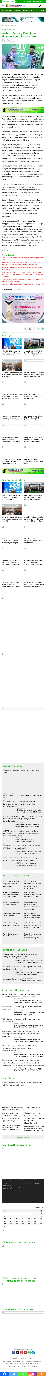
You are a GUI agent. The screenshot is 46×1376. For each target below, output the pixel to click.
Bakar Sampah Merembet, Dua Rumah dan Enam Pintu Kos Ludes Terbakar (32, 894)
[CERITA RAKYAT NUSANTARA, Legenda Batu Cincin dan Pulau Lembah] (23, 968)
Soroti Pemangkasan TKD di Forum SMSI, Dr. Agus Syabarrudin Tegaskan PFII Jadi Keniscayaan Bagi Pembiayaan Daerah (28, 1055)
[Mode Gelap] (39, 5)
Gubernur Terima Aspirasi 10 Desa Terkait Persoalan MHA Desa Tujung (22, 268)
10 (5, 1219)
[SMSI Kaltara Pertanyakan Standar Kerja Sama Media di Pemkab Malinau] (23, 1020)
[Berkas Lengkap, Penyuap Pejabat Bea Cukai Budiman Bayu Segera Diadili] (33, 906)
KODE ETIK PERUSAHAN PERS (30, 1363)
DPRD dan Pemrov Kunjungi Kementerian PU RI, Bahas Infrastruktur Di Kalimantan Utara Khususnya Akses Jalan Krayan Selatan (27, 840)
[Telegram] (33, 1352)
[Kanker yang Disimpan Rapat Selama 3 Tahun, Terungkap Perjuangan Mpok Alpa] (23, 955)
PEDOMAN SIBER (12, 1363)
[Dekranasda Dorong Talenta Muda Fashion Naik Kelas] (34, 451)
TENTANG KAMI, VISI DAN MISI (13, 1361)
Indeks (15, 1359)
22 (35, 1221)
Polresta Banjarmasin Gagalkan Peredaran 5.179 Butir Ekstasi (11, 894)
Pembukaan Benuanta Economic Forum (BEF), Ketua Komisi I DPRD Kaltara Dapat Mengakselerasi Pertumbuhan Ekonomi (27, 826)
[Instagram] (21, 1353)
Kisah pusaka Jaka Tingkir (31, 980)
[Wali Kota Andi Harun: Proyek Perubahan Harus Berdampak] (34, 386)
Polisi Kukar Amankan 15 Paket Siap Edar (12, 914)
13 (23, 1219)
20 (23, 1221)
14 (29, 1219)
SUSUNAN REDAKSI (26, 1359)
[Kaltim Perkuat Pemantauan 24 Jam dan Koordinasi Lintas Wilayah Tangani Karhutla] (12, 386)
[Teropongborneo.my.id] (16, 5)
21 (29, 1221)
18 (11, 1221)
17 (5, 1221)
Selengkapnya (22, 1137)
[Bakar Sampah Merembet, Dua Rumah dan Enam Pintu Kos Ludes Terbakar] (33, 885)
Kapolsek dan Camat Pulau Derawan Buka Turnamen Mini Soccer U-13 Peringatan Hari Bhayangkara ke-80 (34, 1128)
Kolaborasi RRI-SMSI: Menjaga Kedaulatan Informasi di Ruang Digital (29, 1014)
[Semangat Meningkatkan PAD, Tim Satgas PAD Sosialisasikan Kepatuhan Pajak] (34, 408)
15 (35, 1219)
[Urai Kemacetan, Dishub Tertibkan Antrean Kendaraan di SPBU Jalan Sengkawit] (12, 430)
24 (5, 1224)
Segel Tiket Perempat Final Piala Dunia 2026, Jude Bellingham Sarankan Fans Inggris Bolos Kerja (11, 1127)
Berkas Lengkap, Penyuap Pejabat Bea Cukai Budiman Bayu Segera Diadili (32, 915)
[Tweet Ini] (30, 328)
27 (23, 1224)
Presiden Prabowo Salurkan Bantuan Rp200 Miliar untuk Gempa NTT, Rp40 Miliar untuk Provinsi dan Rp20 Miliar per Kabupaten (23, 274)
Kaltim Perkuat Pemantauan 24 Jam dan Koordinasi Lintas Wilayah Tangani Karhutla (22, 280)
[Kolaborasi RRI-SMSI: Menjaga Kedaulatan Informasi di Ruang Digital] (23, 1008)
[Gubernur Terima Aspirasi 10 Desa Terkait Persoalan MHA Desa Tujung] (12, 365)
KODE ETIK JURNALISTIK (34, 1361)
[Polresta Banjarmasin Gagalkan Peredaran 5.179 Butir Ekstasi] (12, 885)
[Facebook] (13, 1353)
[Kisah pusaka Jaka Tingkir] (12, 979)
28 (29, 1224)
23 (41, 1221)
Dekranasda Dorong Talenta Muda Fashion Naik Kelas (34, 461)
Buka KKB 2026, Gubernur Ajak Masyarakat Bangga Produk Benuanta (23, 258)
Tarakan (12, 30)
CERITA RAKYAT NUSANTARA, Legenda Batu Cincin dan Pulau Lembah (29, 973)
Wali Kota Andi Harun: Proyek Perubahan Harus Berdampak (23, 284)
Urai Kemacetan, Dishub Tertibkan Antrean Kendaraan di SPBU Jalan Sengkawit (11, 440)
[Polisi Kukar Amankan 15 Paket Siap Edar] (12, 906)
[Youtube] (25, 1353)
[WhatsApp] (29, 1353)
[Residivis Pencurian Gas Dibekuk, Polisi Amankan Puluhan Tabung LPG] (33, 927)
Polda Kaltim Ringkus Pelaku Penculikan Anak (11, 935)
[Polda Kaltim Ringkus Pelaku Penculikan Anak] (12, 927)
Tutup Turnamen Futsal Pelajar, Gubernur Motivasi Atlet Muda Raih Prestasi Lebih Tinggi (21, 1108)
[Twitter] (17, 1353)
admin (8, 40)
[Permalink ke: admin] (3, 41)
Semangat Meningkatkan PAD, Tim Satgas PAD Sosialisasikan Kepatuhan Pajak (33, 418)
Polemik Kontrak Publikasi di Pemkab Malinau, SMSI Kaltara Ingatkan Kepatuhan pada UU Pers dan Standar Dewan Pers (29, 1041)
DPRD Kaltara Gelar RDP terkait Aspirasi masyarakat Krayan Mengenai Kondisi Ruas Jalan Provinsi (29, 865)
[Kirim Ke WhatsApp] (42, 328)
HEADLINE (5, 30)
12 (17, 1219)
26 (17, 1224)
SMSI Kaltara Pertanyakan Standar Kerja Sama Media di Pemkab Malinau (28, 1026)
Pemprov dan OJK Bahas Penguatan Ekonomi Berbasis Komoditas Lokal (11, 418)
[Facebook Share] (25, 328)
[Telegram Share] (38, 328)
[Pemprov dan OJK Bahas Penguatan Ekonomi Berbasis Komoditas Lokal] (12, 408)
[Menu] (3, 5)
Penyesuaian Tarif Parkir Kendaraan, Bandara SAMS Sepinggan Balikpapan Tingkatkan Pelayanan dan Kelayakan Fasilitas (34, 440)
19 (17, 1221)
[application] (23, 1191)
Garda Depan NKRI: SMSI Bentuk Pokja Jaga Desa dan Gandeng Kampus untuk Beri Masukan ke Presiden (21, 263)
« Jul (3, 1230)
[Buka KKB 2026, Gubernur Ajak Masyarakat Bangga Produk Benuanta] (12, 343)
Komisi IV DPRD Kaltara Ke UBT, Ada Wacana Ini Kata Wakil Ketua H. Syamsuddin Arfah (28, 852)
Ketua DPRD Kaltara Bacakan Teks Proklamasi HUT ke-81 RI (22, 796)
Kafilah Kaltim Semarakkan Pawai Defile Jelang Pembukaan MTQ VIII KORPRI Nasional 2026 (11, 461)
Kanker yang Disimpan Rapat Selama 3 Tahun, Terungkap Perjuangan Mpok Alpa (29, 961)
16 (41, 1219)
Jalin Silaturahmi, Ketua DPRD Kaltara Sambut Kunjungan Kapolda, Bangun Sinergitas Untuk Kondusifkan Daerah (29, 811)
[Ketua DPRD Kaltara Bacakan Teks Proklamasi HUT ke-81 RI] (23, 780)
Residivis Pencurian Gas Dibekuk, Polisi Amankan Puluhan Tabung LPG (33, 936)
